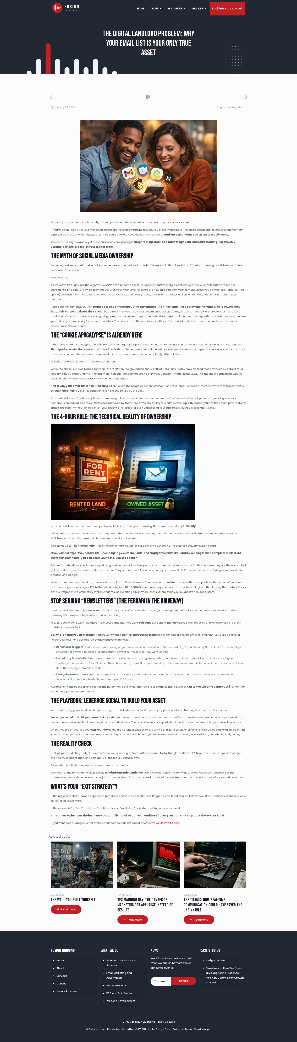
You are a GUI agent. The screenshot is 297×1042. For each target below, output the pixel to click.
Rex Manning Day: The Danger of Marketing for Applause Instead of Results (145, 905)
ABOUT (154, 8)
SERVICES (197, 8)
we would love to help (165, 823)
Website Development (120, 1001)
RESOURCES (174, 8)
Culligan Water (215, 960)
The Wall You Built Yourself (73, 900)
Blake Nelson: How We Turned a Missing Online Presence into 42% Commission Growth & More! (225, 975)
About (60, 968)
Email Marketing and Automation (119, 975)
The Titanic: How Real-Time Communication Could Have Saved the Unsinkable (213, 905)
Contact (62, 983)
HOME (141, 8)
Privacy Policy (172, 1029)
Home (60, 960)
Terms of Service (194, 1029)
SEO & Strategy (116, 985)
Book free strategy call (227, 8)
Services (62, 976)
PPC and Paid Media (119, 993)
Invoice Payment (67, 991)
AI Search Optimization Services (121, 963)
